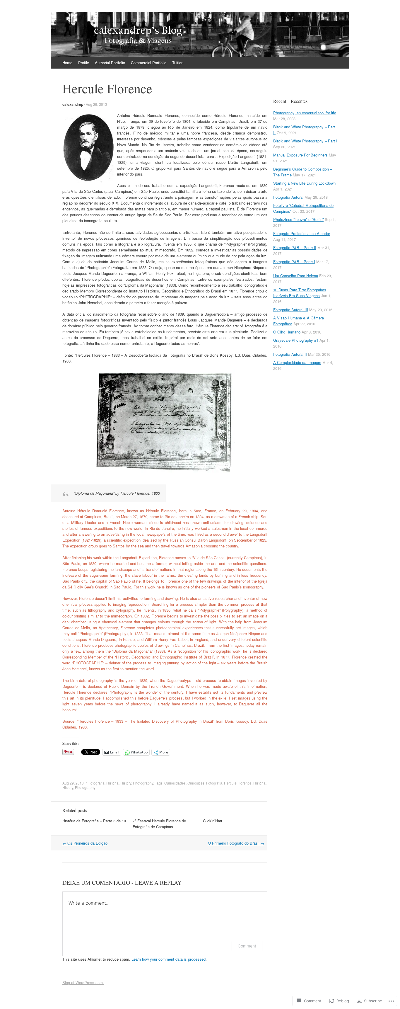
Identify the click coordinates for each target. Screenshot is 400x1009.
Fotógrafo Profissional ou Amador (301, 233)
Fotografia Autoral (288, 197)
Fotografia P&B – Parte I (294, 261)
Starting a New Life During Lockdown (304, 183)
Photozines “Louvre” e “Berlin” (298, 219)
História (112, 782)
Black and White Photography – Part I (305, 141)
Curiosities (195, 782)
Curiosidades (175, 782)
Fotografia (96, 782)
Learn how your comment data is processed (168, 959)
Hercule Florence (238, 782)
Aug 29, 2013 (96, 104)
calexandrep (72, 104)
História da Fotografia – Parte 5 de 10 (94, 820)
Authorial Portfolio (110, 62)
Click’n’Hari (212, 820)
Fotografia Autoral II (290, 354)
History (125, 782)
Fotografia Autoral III (290, 309)
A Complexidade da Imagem (297, 362)
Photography (143, 782)
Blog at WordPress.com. (83, 982)
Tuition (177, 62)
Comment (247, 945)
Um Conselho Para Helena (295, 275)
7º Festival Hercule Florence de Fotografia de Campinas (159, 823)
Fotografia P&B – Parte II (294, 247)
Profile (83, 62)
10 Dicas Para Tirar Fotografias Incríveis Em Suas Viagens (299, 292)
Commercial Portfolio (148, 62)
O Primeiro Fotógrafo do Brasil (236, 843)
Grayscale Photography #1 (295, 340)
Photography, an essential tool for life (304, 112)
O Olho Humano (286, 332)
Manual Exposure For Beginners (300, 155)
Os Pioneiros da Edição (84, 843)
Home (67, 62)
